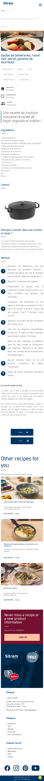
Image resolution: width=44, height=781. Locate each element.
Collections (12, 723)
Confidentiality (26, 779)
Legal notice (17, 779)
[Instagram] (16, 768)
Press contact (13, 698)
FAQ (9, 754)
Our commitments (14, 734)
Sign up (23, 637)
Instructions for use (15, 748)
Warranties (12, 751)
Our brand (11, 732)
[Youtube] (35, 768)
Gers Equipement (30, 710)
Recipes (11, 729)
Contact (10, 757)
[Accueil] (8, 3)
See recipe (8, 513)
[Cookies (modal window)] (40, 777)
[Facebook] (7, 768)
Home (3, 11)
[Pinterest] (25, 768)
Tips (9, 726)
